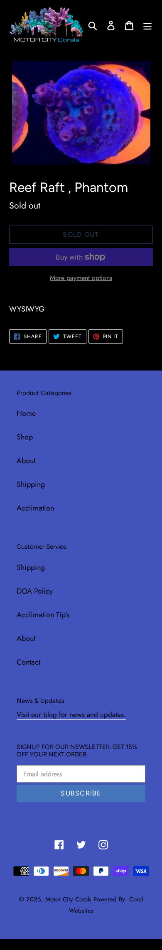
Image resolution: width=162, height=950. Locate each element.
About (26, 460)
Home (26, 413)
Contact (28, 662)
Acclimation (35, 508)
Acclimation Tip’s (43, 614)
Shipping (31, 484)
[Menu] (147, 24)
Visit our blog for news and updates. (71, 714)
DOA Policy (35, 591)
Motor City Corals (68, 899)
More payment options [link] (81, 277)
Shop (25, 437)
